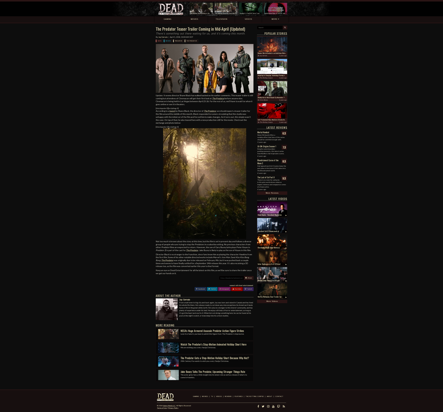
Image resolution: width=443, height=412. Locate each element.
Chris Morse (264, 100)
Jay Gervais (163, 37)
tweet (172, 111)
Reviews (228, 396)
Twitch (249, 289)
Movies (168, 41)
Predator (178, 41)
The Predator (191, 41)
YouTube (237, 289)
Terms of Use (162, 408)
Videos (219, 396)
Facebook (201, 289)
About (269, 396)
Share (249, 278)
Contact (279, 396)
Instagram (225, 289)
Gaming (196, 396)
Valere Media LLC (169, 406)
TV (212, 396)
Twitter (213, 289)
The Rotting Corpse (266, 78)
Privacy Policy (173, 408)
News (160, 41)
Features (239, 396)
